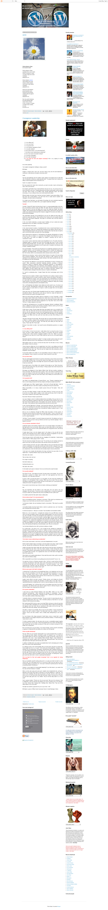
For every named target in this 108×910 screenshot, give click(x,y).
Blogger (58, 906)
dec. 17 (70, 262)
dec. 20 (70, 253)
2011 (68, 224)
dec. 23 (70, 248)
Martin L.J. (69, 876)
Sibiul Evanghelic (70, 300)
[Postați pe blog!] (47, 111)
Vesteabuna (69, 313)
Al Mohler (69, 858)
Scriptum (68, 337)
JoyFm (68, 307)
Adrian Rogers (70, 857)
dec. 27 (70, 241)
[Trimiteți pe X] (48, 111)
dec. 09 (70, 274)
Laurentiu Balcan (70, 398)
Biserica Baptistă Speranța (72, 349)
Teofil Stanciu (69, 411)
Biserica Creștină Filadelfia (72, 348)
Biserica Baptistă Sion (71, 354)
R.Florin (68, 405)
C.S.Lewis (69, 861)
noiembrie (70, 290)
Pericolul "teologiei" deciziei (78, 109)
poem (27, 112)
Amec (68, 321)
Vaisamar (69, 414)
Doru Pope (69, 395)
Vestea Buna (69, 416)
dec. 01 (70, 288)
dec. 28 (70, 239)
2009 (68, 228)
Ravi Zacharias (70, 881)
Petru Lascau (69, 402)
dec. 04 (70, 283)
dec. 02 (70, 286)
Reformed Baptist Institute (72, 884)
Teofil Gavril (69, 410)
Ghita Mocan (69, 396)
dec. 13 (70, 267)
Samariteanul (69, 310)
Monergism (69, 401)
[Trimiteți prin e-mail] (45, 111)
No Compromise (75, 640)
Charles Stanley (70, 863)
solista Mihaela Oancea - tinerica (73, 59)
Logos (68, 334)
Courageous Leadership (31, 118)
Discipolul (69, 330)
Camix (68, 390)
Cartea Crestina (70, 324)
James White (69, 872)
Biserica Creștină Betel (71, 346)
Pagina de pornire (42, 701)
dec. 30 (70, 236)
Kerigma (68, 333)
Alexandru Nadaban (71, 386)
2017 (68, 214)
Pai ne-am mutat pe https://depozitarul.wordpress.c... (73, 660)
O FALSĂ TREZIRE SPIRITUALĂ (76, 67)
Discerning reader (70, 864)
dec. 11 (70, 271)
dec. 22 (70, 250)
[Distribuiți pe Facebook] (50, 111)
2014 (68, 219)
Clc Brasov (69, 327)
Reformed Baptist (70, 882)
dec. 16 (70, 264)
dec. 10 (70, 272)
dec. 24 (70, 246)
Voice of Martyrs (70, 888)
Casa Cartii (69, 325)
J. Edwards (69, 870)
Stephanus (69, 339)
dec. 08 (70, 276)
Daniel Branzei (70, 392)
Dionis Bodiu (69, 393)
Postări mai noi (26, 701)
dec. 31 (70, 234)
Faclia (68, 331)
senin (24, 35)
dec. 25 (70, 245)
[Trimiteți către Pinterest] (51, 111)
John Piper (69, 875)
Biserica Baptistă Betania (72, 351)
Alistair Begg (69, 860)
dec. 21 (70, 251)
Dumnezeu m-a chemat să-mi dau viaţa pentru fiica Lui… (78, 36)
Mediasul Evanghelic (71, 301)
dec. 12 (70, 269)
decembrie (70, 233)
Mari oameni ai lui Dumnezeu (76, 102)
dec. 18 (70, 260)
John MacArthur (70, 873)
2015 (68, 217)
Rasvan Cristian (70, 407)
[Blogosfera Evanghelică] (28, 740)
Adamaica (69, 384)
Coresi (68, 328)
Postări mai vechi (58, 701)
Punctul (68, 404)
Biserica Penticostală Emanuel (73, 352)
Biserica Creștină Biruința (72, 345)
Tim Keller (69, 885)
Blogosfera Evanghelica (71, 298)
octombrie (70, 292)
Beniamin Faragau (70, 389)
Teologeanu (69, 413)
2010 (68, 226)
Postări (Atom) (31, 704)
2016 (68, 216)
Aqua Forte (69, 322)
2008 (68, 229)
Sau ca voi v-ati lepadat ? (72, 666)
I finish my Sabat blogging (78, 84)
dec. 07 (70, 278)
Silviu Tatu (69, 408)
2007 (68, 231)
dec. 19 (70, 259)
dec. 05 (70, 281)
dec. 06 (70, 279)
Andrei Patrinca (70, 387)
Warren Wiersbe (70, 890)
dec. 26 (70, 243)
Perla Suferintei (70, 336)
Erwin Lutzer (69, 866)
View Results (31, 726)
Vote (27, 726)
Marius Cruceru (70, 399)
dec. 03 (70, 285)
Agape (68, 319)
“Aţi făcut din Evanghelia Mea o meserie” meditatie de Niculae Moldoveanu (78, 93)
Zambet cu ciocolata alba (78, 50)
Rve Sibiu (69, 309)
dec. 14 (70, 266)
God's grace (69, 869)
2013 (68, 221)
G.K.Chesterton (70, 867)
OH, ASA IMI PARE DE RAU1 (72, 662)
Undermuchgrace (70, 887)
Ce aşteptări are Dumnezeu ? (73, 44)
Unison (68, 312)
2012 (68, 223)
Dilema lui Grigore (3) (77, 76)
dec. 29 (70, 238)
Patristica (69, 879)
